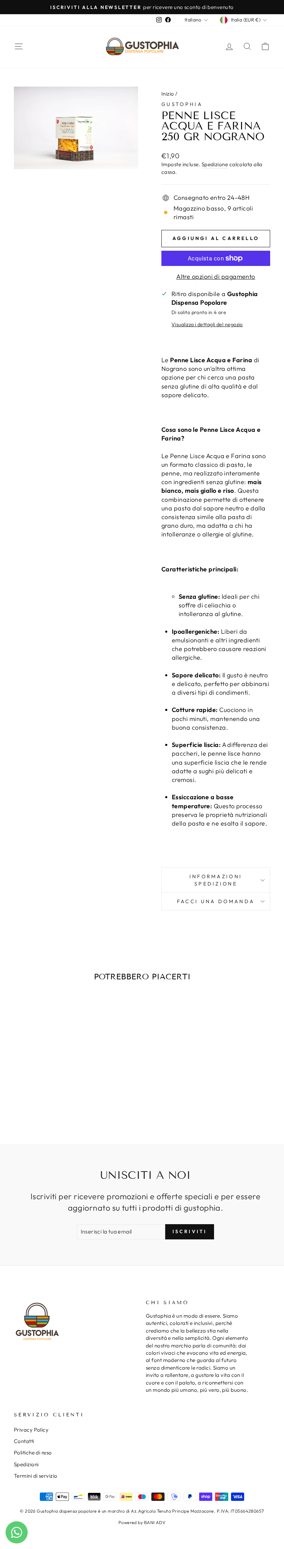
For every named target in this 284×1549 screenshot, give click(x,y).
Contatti (24, 1441)
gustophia (182, 104)
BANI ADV (155, 1522)
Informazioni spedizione (215, 880)
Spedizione (215, 164)
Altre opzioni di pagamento (215, 277)
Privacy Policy (31, 1429)
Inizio (167, 93)
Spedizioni (26, 1464)
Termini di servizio (35, 1475)
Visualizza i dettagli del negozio (207, 324)
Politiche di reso (33, 1452)
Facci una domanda (216, 901)
